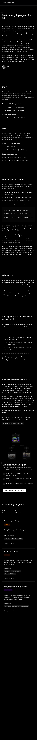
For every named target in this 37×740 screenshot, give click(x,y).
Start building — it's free (13, 490)
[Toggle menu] (33, 2)
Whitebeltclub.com (8, 3)
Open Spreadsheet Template (14, 423)
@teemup (9, 68)
